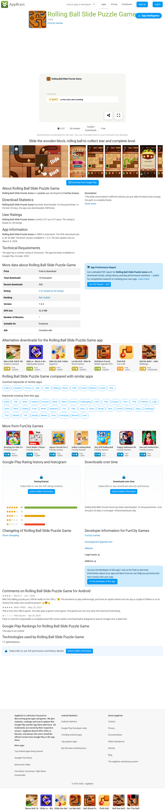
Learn (84, 415)
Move (64, 401)
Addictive (54, 408)
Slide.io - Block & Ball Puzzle (36, 361)
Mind (16, 408)
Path (74, 388)
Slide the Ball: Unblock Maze (58, 361)
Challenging (85, 401)
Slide (47, 388)
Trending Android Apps (71, 735)
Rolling (56, 388)
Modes (44, 415)
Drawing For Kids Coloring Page (13, 447)
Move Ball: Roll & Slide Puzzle (13, 361)
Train (53, 415)
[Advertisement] (82, 51)
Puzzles (45, 401)
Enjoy (138, 408)
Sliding (25, 408)
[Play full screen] (118, 115)
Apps (104, 4)
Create (119, 408)
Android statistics (69, 721)
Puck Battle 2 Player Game (36, 447)
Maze (55, 401)
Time (125, 401)
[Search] (94, 4)
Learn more (143, 279)
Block (65, 388)
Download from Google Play (84, 182)
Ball (37, 388)
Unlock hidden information (41, 491)
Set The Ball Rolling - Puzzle (133, 808)
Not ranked (44, 297)
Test (7, 415)
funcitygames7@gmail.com (98, 542)
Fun (64, 408)
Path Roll (121, 361)
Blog (110, 755)
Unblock (35, 401)
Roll (16, 401)
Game (6, 401)
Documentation (115, 735)
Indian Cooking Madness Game (81, 447)
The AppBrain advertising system (123, 761)
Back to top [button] (158, 784)
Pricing (114, 4)
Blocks (93, 388)
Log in (157, 4)
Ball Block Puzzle (102, 361)
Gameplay (64, 415)
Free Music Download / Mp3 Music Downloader (30, 773)
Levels (102, 388)
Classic (115, 401)
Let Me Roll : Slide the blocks (81, 361)
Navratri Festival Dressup (149, 447)
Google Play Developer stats (74, 728)
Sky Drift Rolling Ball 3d (103, 447)
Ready (101, 408)
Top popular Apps (69, 741)
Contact (111, 721)
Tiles (106, 401)
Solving (128, 408)
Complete (17, 388)
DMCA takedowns (116, 741)
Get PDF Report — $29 (99, 284)
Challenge (148, 408)
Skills (91, 408)
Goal (34, 408)
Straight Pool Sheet (23, 758)
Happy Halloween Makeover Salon (126, 447)
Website (89, 548)
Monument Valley (22, 764)
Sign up (142, 4)
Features (144, 401)
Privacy (28, 388)
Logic (154, 401)
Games (73, 401)
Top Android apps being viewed (29, 751)
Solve (6, 408)
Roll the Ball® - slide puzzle (149, 361)
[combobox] (79, 4)
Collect (7, 388)
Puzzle (84, 388)
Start (110, 408)
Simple (35, 415)
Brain (25, 401)
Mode (43, 408)
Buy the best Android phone (73, 748)
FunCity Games (31, 426)
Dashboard (127, 4)
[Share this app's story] (108, 115)
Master (16, 415)
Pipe (73, 408)
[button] (124, 555)
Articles (111, 748)
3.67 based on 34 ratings (51, 291)
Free (134, 401)
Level (96, 401)
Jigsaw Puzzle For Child (58, 447)
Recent (75, 415)
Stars (82, 408)
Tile (25, 415)
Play (111, 388)
